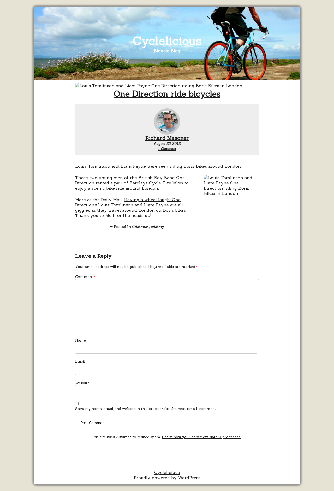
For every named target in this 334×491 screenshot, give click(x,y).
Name (80, 340)
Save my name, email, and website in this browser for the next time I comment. (146, 408)
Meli (109, 215)
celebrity (157, 227)
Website (82, 382)
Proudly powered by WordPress (167, 477)
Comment (85, 276)
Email (80, 361)
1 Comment (167, 149)
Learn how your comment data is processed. (201, 437)
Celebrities (140, 227)
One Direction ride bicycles (167, 93)
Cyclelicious (167, 40)
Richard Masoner (167, 138)
